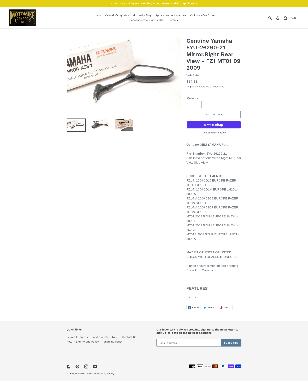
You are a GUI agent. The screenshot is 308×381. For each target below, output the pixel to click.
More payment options (213, 132)
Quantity (192, 98)
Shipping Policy (112, 341)
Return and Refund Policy (83, 341)
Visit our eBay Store (105, 337)
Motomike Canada (84, 373)
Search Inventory (77, 337)
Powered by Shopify (104, 373)
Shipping (191, 86)
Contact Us (129, 337)
